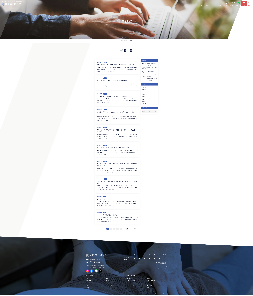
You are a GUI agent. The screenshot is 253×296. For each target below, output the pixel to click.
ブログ (105, 93)
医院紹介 (232, 5)
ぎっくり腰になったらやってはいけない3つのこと (113, 148)
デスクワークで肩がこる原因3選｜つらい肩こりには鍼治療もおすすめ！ (117, 131)
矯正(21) (143, 99)
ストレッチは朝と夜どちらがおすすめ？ (110, 215)
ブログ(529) (144, 87)
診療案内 (220, 5)
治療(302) (144, 89)
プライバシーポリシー (110, 285)
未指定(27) (144, 103)
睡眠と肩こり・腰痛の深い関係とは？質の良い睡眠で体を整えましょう (117, 182)
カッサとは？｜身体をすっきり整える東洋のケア (113, 96)
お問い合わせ (108, 280)
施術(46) (143, 94)
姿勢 (104, 212)
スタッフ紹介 (213, 5)
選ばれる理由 (204, 5)
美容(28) (143, 96)
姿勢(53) (143, 92)
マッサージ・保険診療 (130, 280)
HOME (87, 278)
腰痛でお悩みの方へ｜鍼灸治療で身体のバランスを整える (115, 65)
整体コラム (149, 287)
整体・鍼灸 (128, 278)
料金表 (226, 5)
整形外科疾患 (149, 285)
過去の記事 (136, 229)
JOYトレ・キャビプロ (130, 285)
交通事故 (128, 282)
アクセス (238, 5)
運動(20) (143, 101)
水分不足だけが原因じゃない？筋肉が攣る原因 (112, 80)
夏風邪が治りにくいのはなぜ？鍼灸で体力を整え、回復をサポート (117, 113)
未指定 (105, 62)
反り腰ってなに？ (102, 199)
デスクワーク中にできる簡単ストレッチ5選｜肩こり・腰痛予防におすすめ (117, 164)
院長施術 (148, 278)
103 (127, 229)
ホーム (197, 5)
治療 (104, 196)
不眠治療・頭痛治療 (151, 280)
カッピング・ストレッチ (151, 282)
